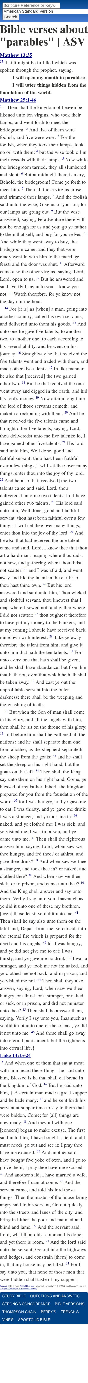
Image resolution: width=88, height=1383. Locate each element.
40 (82, 882)
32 (1, 733)
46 (33, 1032)
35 (1, 61)
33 (54, 755)
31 (6, 711)
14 (6, 308)
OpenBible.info (27, 1286)
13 (10, 293)
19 (37, 397)
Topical (3, 1286)
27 (36, 614)
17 (50, 367)
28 (51, 636)
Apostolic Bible (34, 1320)
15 (74, 323)
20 (66, 412)
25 (25, 569)
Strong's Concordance (26, 1304)
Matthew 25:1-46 (18, 99)
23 (53, 502)
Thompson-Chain (19, 1312)
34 (37, 770)
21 (63, 442)
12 (37, 278)
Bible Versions (69, 1304)
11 (61, 263)
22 (1, 479)
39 (30, 875)
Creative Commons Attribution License (18, 1289)
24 (71, 532)
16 (19, 352)
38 (36, 860)
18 (23, 382)
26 (44, 584)
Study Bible (14, 1296)
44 (39, 979)
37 (33, 838)
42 (44, 942)
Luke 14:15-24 (15, 1055)
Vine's (8, 1320)
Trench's (70, 1312)
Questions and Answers (55, 1296)
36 (75, 815)
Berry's (48, 1312)
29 (71, 651)
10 (85, 233)
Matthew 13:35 (16, 55)
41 (76, 912)
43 (69, 957)
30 (32, 681)
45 (24, 1009)
